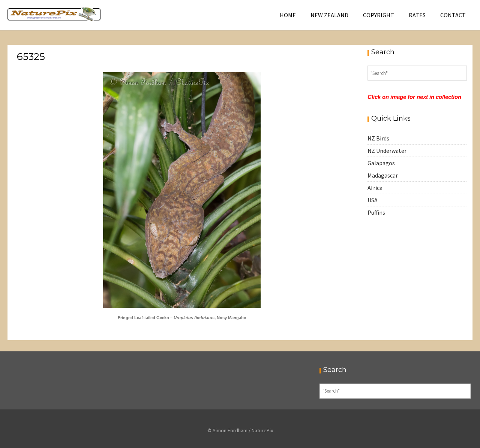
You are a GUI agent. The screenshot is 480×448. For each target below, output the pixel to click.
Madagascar (383, 175)
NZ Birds (378, 138)
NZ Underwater (387, 150)
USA (373, 200)
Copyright (378, 15)
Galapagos (381, 163)
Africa (375, 187)
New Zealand (329, 15)
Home (288, 15)
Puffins (376, 212)
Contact (453, 15)
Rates (417, 15)
